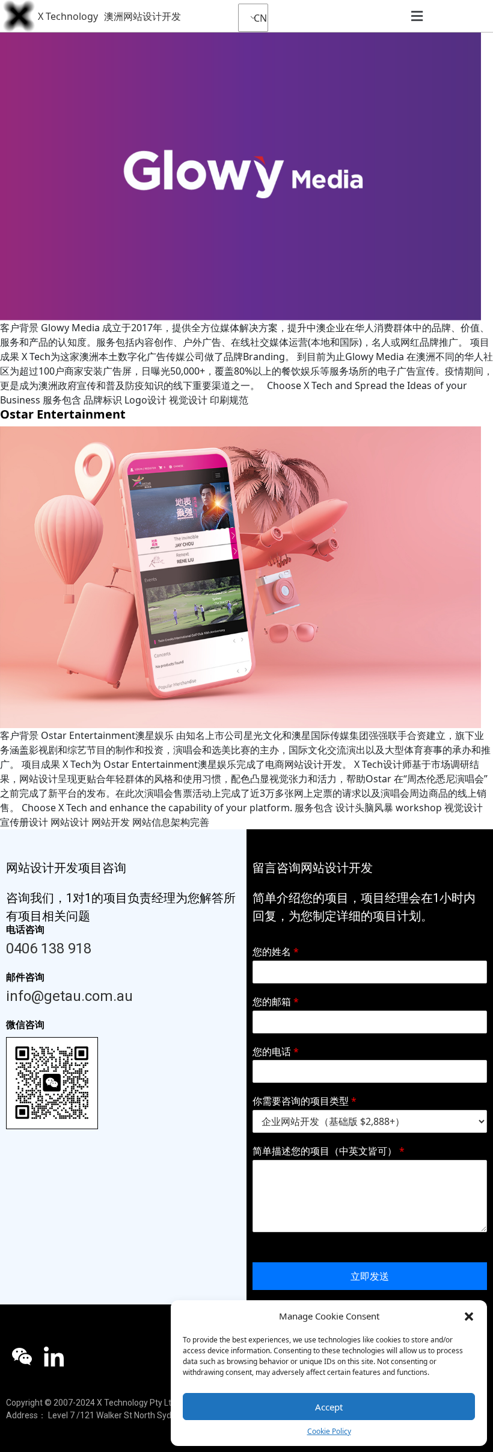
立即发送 (370, 1276)
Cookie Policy (329, 1431)
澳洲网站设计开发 (142, 16)
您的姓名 (276, 952)
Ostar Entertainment (63, 414)
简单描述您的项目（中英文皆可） (329, 1151)
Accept (329, 1407)
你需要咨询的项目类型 (305, 1101)
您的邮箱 (276, 1002)
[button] (469, 1316)
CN (257, 18)
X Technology (68, 16)
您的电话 (276, 1051)
